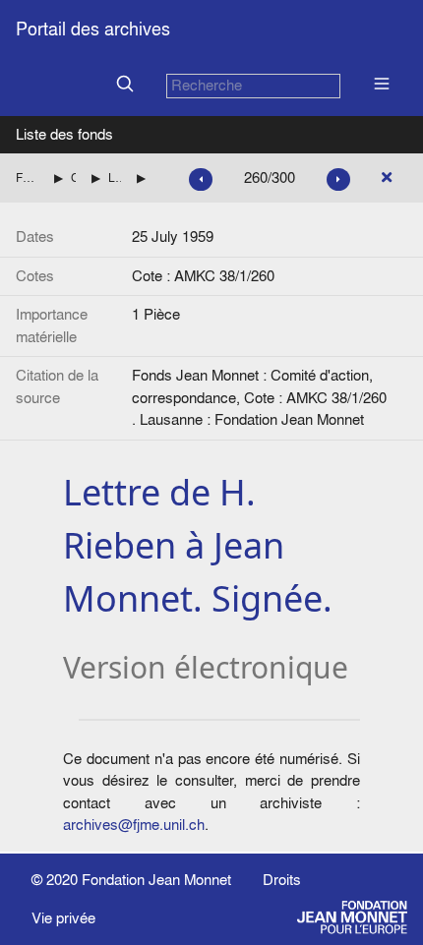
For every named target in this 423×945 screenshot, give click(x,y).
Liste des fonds (64, 134)
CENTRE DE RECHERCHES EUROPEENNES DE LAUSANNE (73, 177)
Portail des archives (93, 29)
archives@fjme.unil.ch (134, 824)
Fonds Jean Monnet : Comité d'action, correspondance (27, 177)
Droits (282, 879)
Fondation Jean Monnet (156, 879)
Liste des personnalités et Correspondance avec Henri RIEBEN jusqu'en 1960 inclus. (115, 177)
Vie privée (63, 918)
